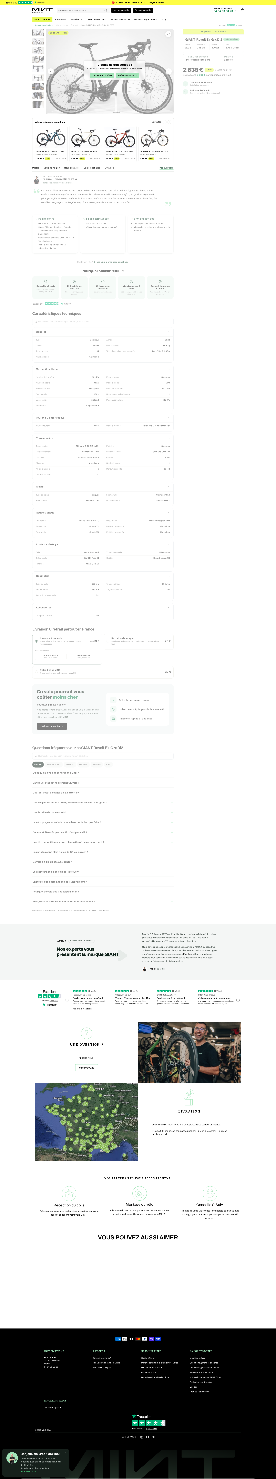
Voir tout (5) (157, 122)
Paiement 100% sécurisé (201, 1372)
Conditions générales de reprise (204, 1368)
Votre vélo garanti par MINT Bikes (205, 1377)
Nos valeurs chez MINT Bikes (106, 1363)
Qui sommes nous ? (102, 1358)
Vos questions (166, 168)
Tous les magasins (52, 1407)
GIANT (61, 941)
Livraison (109, 168)
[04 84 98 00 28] (86, 1052)
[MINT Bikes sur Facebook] (147, 1437)
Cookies (193, 1387)
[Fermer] (65, 1452)
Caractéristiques (92, 168)
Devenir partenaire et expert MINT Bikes (159, 1363)
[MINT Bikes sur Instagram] (141, 1437)
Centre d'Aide (147, 1358)
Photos (35, 168)
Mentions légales (197, 1358)
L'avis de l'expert (51, 168)
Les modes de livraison (152, 1368)
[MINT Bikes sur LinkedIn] (153, 1438)
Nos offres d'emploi (102, 1368)
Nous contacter (71, 168)
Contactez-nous (148, 1372)
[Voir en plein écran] (168, 34)
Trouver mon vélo (102, 75)
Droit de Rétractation (199, 1392)
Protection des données (201, 1382)
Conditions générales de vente (204, 1363)
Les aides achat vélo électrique (155, 1377)
